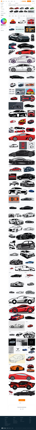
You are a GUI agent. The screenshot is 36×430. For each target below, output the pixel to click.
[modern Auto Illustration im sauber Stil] (19, 37)
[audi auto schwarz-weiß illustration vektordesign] (22, 21)
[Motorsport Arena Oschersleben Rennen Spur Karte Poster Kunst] (11, 349)
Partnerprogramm (15, 420)
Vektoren (3, 1)
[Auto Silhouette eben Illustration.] (12, 292)
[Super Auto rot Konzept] (31, 21)
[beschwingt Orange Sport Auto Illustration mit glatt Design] (30, 29)
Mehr (14, 1)
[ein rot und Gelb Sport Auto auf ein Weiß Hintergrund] (22, 122)
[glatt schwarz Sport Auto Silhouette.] (16, 275)
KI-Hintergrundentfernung (7, 424)
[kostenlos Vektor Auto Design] (12, 29)
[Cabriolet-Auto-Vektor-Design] (12, 334)
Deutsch (30, 421)
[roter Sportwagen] (14, 98)
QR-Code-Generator (6, 425)
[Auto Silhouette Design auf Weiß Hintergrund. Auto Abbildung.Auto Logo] (30, 284)
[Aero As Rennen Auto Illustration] (11, 130)
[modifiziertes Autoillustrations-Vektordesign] (30, 92)
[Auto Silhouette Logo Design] (28, 215)
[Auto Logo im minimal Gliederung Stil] (14, 254)
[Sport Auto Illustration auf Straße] (12, 52)
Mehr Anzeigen (31, 11)
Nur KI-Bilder (3, 8)
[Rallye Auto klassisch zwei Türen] (31, 145)
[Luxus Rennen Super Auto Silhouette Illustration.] (18, 191)
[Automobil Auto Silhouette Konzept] (22, 59)
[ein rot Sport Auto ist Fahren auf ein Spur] (29, 275)
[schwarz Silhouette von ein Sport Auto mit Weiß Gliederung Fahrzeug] (22, 153)
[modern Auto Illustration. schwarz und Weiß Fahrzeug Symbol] (18, 113)
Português (30, 420)
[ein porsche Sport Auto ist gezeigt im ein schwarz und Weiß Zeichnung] (17, 326)
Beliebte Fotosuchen (15, 422)
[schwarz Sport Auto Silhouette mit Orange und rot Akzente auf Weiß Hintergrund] (13, 207)
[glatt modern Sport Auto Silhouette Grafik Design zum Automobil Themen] (27, 183)
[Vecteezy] (1, 1)
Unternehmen (6, 421)
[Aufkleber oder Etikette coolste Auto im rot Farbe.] (16, 317)
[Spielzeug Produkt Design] (11, 393)
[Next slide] (34, 16)
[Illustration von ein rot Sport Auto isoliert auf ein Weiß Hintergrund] (22, 137)
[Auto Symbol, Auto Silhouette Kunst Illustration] (20, 292)
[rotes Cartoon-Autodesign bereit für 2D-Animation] (22, 377)
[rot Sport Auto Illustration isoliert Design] (22, 309)
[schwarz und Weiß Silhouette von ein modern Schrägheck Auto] (25, 245)
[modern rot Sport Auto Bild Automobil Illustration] (13, 21)
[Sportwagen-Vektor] (16, 106)
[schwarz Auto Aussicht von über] (32, 37)
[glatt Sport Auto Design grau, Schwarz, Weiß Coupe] (22, 300)
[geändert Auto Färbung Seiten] (19, 334)
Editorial (11, 1)
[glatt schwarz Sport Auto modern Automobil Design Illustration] (29, 106)
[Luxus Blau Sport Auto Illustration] (31, 191)
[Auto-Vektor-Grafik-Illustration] (31, 349)
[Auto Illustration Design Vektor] (31, 113)
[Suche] (32, 3)
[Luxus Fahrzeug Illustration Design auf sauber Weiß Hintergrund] (12, 268)
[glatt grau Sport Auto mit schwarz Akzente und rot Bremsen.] (30, 77)
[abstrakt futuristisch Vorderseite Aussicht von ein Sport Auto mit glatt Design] (12, 245)
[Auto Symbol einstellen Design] (12, 92)
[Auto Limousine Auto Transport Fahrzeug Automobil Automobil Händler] (22, 68)
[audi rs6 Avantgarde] (12, 46)
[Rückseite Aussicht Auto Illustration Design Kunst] (13, 85)
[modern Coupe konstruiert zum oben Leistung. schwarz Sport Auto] (29, 228)
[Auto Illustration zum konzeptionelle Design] (17, 368)
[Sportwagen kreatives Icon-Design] (22, 385)
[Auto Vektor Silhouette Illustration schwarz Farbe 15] (16, 262)
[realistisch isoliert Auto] (30, 358)
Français (30, 422)
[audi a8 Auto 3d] (17, 358)
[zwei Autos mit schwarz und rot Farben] (19, 130)
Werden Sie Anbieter (22, 421)
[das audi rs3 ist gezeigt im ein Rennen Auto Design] (21, 85)
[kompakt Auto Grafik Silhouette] (30, 317)
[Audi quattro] (19, 29)
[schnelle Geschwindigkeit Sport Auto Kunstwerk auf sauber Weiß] (30, 326)
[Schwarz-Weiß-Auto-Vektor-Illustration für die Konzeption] (27, 254)
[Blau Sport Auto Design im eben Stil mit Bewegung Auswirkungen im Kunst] (29, 262)
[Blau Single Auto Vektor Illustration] (24, 349)
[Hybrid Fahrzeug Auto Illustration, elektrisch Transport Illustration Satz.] (30, 292)
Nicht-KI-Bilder (3, 9)
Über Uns (21, 420)
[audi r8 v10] (12, 342)
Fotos (6, 1)
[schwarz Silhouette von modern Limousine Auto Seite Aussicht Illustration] (29, 222)
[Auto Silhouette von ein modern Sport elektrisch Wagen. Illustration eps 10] (14, 183)
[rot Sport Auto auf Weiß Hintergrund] (13, 122)
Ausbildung (6, 422)
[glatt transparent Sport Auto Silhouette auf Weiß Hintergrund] (22, 161)
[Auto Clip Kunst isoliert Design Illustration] (31, 122)
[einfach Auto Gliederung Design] (15, 228)
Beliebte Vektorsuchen (15, 421)
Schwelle (2, 27)
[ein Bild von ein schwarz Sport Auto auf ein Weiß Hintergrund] (29, 169)
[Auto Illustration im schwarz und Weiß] (16, 222)
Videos (8, 1)
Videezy (5, 420)
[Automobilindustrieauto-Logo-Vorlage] (18, 349)
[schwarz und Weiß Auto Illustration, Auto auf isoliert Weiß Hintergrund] (17, 284)
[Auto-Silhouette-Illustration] (14, 145)
